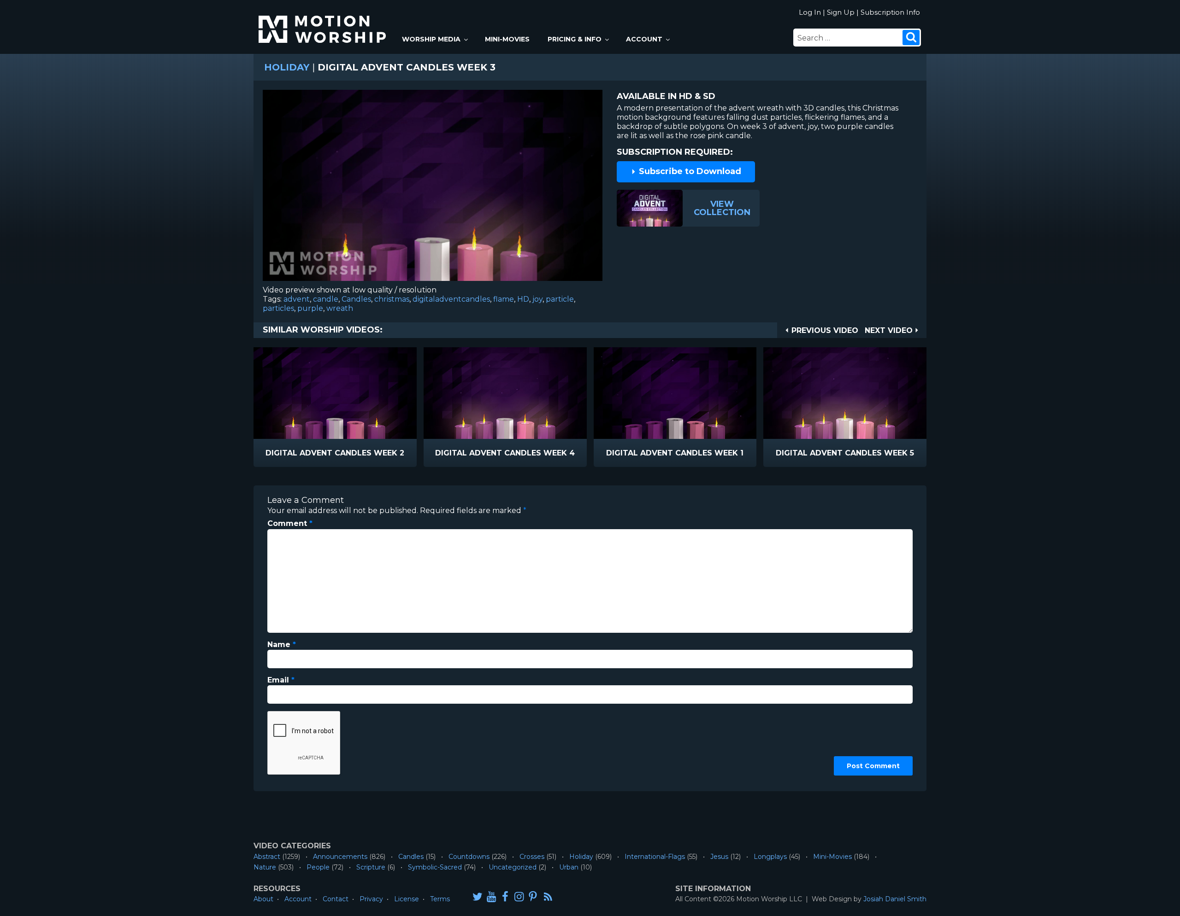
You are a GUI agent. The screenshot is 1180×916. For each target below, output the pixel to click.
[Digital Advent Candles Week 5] (844, 393)
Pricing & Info (575, 39)
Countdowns (469, 856)
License (406, 899)
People (318, 867)
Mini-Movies (507, 39)
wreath (339, 308)
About (263, 899)
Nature (265, 867)
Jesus (719, 856)
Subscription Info (890, 12)
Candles (356, 299)
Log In (810, 12)
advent (296, 299)
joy (537, 299)
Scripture (370, 867)
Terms (440, 899)
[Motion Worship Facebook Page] (505, 896)
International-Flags (655, 856)
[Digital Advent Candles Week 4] (505, 393)
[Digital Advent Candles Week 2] (335, 393)
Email (281, 680)
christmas (391, 299)
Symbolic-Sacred (435, 867)
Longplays (770, 856)
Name (281, 644)
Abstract (267, 856)
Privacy (371, 899)
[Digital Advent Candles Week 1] (675, 393)
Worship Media (431, 39)
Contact (335, 899)
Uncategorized (513, 867)
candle (325, 299)
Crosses (531, 856)
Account (644, 39)
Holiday (286, 67)
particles (278, 308)
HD (523, 299)
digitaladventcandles (451, 299)
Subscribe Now (358, 453)
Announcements (340, 856)
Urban (568, 867)
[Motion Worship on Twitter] (477, 896)
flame (503, 299)
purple (310, 308)
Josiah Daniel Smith (894, 899)
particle (560, 299)
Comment (290, 523)
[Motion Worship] (324, 21)
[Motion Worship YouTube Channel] (491, 896)
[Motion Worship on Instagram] (519, 896)
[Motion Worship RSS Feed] (548, 897)
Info (296, 453)
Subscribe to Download (689, 171)
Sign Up (841, 12)
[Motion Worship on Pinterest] (532, 896)
